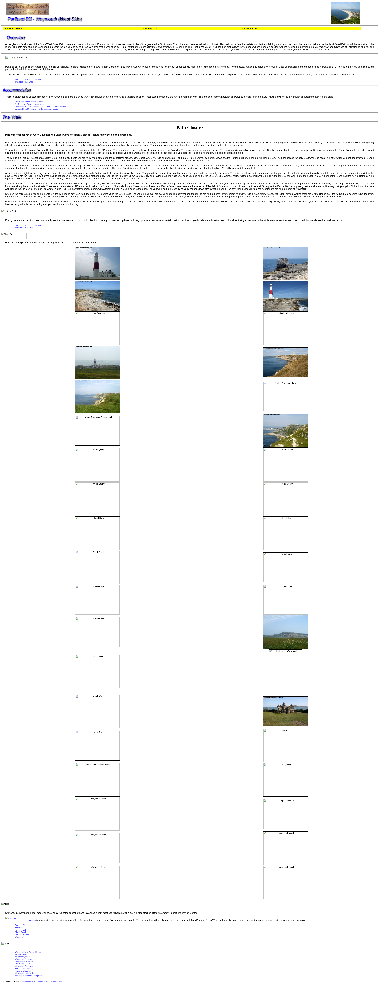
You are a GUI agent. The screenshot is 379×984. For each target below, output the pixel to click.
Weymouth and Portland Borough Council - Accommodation (40, 106)
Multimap (32, 920)
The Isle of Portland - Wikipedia (28, 976)
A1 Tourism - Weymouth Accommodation (32, 104)
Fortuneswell (20, 930)
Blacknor (19, 927)
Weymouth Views (22, 964)
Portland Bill (20, 925)
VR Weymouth (21, 954)
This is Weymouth (22, 957)
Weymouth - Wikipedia (24, 973)
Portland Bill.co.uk (23, 971)
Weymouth (19, 937)
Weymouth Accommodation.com (29, 102)
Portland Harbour (22, 935)
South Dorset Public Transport (28, 79)
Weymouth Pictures (23, 959)
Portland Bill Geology (24, 968)
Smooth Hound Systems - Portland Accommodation (37, 109)
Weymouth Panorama (24, 966)
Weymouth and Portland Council (28, 952)
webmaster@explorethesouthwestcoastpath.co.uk (41, 982)
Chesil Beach (20, 932)
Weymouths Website (24, 961)
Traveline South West (24, 82)
